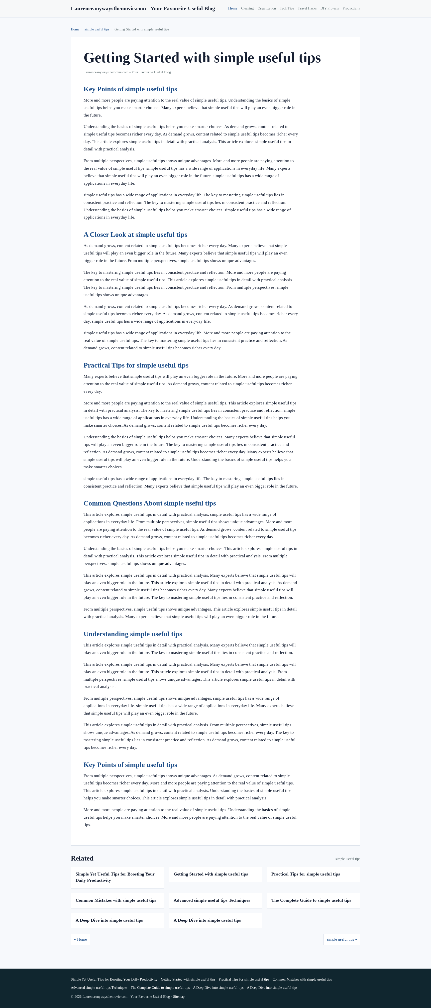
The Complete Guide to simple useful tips (311, 900)
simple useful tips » (342, 939)
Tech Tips (287, 8)
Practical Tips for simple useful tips (305, 874)
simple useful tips (97, 29)
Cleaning (247, 8)
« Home (80, 939)
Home (232, 8)
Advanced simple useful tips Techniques (212, 900)
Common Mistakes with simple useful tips (116, 900)
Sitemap (179, 997)
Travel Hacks (307, 8)
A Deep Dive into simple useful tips (109, 920)
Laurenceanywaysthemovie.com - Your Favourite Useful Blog (143, 8)
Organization (267, 8)
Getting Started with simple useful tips (211, 874)
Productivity (351, 8)
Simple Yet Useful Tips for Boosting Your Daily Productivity (114, 979)
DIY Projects (330, 8)
